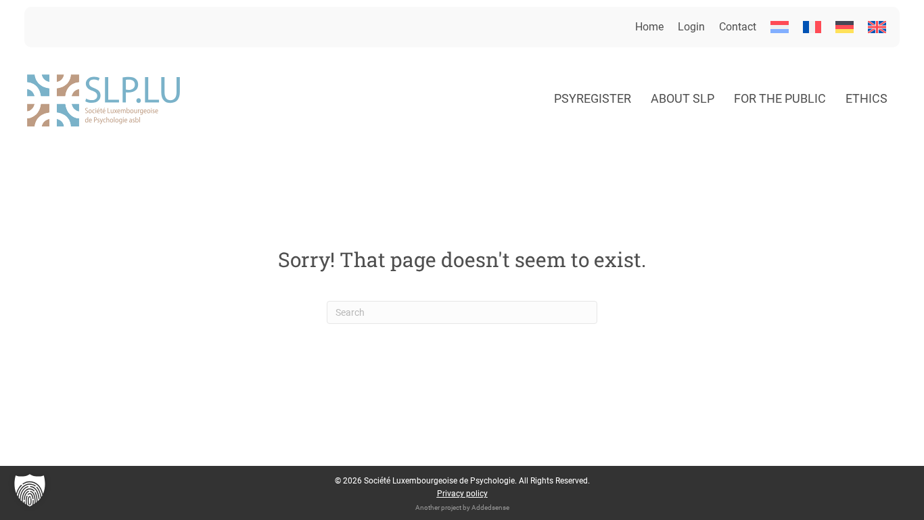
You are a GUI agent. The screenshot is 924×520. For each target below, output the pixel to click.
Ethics (866, 98)
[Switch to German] (844, 27)
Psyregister (592, 98)
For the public (780, 98)
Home (649, 26)
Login (691, 26)
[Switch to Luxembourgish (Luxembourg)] (779, 27)
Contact (737, 26)
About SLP (682, 98)
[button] (30, 490)
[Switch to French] (812, 27)
